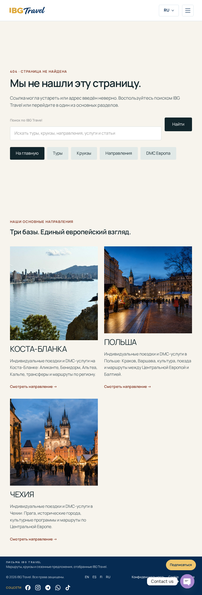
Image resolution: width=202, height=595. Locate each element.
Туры (58, 153)
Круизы (84, 153)
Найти (178, 124)
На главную (27, 153)
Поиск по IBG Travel (26, 120)
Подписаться (181, 564)
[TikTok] (68, 587)
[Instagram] (38, 587)
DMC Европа (158, 153)
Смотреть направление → (33, 386)
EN (87, 577)
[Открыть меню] (188, 10)
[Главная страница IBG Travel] (27, 10)
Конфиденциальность (148, 577)
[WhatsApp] (58, 587)
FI (101, 577)
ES (94, 577)
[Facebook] (28, 587)
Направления (118, 153)
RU (166, 10)
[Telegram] (48, 587)
